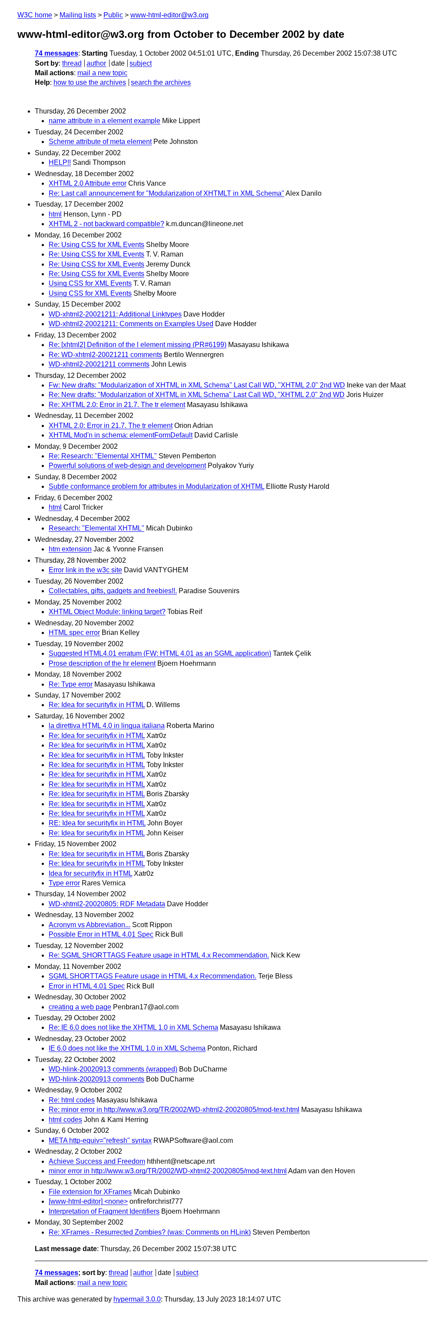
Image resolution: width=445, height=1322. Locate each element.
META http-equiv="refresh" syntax (100, 1140)
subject (141, 63)
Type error (64, 883)
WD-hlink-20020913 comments (96, 1079)
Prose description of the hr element (102, 663)
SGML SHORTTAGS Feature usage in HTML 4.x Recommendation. (152, 976)
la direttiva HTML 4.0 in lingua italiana (107, 725)
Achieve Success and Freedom (97, 1161)
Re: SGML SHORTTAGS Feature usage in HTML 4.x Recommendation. (159, 955)
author (96, 63)
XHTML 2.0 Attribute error (87, 183)
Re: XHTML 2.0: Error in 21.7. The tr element (117, 404)
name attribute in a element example (104, 120)
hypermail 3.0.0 (137, 1299)
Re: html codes (72, 1100)
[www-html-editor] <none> (88, 1201)
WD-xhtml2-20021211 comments (99, 364)
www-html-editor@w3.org (169, 15)
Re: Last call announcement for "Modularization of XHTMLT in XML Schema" (166, 193)
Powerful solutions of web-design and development (127, 465)
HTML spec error (74, 632)
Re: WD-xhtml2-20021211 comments (105, 354)
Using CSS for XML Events (90, 283)
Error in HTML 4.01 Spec (87, 986)
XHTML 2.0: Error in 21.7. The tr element (111, 425)
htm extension (70, 549)
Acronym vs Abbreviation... (89, 924)
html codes (65, 1119)
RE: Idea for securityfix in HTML (97, 823)
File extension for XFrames (90, 1191)
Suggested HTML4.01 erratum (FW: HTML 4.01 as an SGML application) (160, 653)
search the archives (161, 82)
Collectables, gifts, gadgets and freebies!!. (113, 590)
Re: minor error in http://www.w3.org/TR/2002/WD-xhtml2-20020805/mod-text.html (174, 1109)
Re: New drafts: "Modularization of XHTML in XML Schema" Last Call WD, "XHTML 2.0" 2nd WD (197, 394)
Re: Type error (71, 684)
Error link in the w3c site (85, 570)
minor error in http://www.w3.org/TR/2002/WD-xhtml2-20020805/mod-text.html (168, 1171)
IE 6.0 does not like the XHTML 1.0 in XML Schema (127, 1048)
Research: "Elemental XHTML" (96, 528)
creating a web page (80, 1007)
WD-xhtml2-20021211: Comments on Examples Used (131, 323)
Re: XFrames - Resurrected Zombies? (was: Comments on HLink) (150, 1232)
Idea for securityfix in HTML (90, 873)
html (55, 214)
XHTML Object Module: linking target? (107, 611)
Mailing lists (78, 15)
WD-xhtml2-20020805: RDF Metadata (107, 904)
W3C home (34, 15)
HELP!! (60, 162)
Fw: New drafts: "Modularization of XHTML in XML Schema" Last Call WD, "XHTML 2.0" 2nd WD (197, 385)
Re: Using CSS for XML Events (96, 244)
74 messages (56, 53)
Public (113, 15)
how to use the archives (89, 82)
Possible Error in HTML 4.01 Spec (101, 934)
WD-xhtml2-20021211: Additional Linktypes (115, 314)
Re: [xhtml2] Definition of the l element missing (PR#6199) (137, 344)
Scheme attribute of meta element (100, 141)
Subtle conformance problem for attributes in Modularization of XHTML (156, 486)
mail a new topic (102, 73)
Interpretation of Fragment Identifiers (104, 1211)
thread (72, 63)
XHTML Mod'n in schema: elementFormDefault (121, 435)
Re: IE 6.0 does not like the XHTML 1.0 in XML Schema (133, 1027)
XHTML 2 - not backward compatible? (106, 223)
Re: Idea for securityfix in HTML (97, 704)
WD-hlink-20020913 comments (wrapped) (113, 1069)
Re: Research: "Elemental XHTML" (103, 456)
